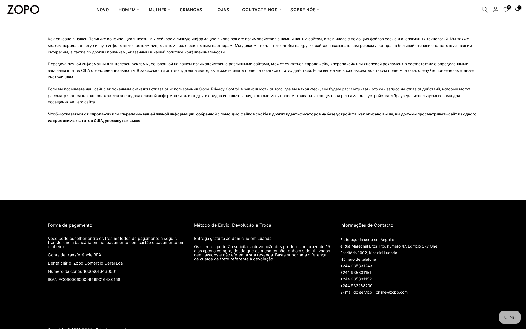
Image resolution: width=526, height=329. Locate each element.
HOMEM (127, 9)
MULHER (158, 9)
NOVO (102, 9)
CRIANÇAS (191, 9)
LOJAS (222, 9)
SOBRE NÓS (303, 9)
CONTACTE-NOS (260, 9)
